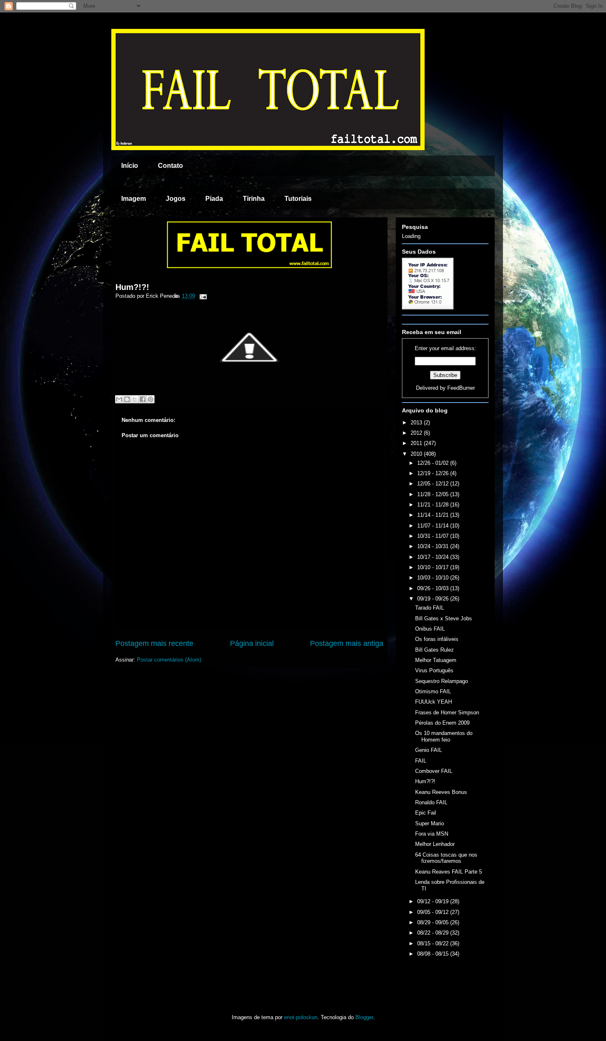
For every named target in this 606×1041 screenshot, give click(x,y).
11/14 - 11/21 (433, 515)
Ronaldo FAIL (431, 802)
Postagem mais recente (154, 643)
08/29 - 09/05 (433, 922)
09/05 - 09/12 (433, 912)
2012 (417, 433)
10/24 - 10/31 (433, 546)
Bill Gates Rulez (434, 650)
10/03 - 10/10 (433, 578)
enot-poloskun (300, 1017)
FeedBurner (461, 388)
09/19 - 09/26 (433, 599)
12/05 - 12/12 (433, 483)
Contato (170, 165)
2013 (417, 422)
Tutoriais (298, 198)
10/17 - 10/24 (433, 557)
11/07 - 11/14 (433, 526)
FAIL (420, 761)
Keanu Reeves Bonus (441, 792)
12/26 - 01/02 (433, 463)
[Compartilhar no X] (135, 399)
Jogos (176, 198)
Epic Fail (425, 813)
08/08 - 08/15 (433, 954)
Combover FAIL (433, 771)
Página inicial (252, 643)
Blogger (364, 1017)
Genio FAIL (428, 750)
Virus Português (434, 670)
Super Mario (429, 823)
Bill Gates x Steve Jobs (443, 618)
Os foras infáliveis (436, 639)
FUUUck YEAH (433, 702)
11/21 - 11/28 (433, 505)
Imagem (133, 198)
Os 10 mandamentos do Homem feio (443, 736)
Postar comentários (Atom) (169, 660)
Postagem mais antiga (346, 643)
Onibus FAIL (430, 629)
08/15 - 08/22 (433, 943)
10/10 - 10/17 (433, 567)
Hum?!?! (132, 287)
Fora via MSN (431, 834)
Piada (214, 198)
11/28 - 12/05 (433, 494)
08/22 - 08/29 (433, 933)
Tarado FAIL (429, 608)
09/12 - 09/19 (433, 901)
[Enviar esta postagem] (202, 296)
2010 (417, 454)
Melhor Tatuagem (435, 660)
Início (129, 165)
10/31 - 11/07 (433, 536)
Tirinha (254, 198)
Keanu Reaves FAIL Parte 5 (448, 872)
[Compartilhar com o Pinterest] (150, 399)
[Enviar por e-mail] (119, 399)
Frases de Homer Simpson (447, 712)
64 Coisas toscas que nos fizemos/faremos (446, 858)
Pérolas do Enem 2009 (442, 723)
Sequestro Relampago (441, 681)
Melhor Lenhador (435, 844)
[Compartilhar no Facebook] (143, 399)
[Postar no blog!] (127, 399)
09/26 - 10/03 (433, 588)
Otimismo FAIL (433, 691)
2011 (417, 443)
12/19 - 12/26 (433, 473)
